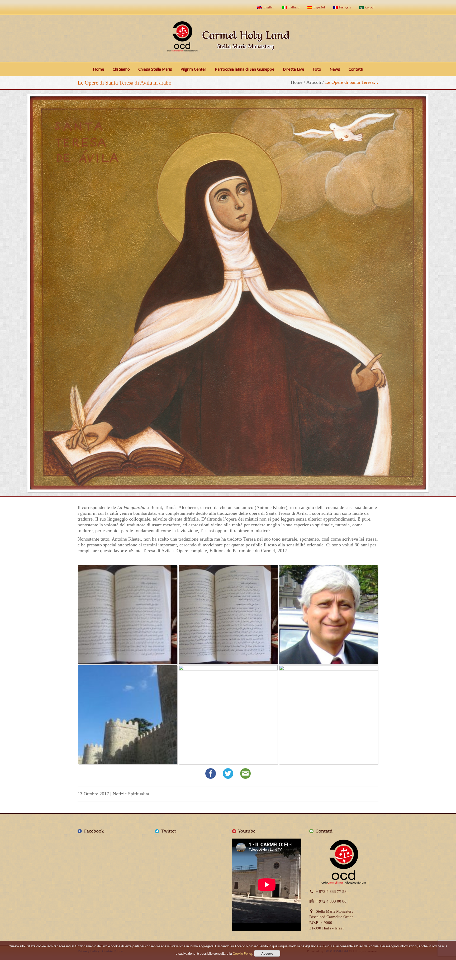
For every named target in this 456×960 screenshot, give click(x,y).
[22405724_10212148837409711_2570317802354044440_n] (228, 714)
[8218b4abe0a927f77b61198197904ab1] (328, 714)
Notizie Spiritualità (131, 793)
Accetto (267, 953)
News (335, 69)
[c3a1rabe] (127, 614)
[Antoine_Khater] (328, 614)
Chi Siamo (121, 69)
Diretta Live (293, 69)
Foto (317, 69)
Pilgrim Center (193, 69)
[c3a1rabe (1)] (228, 614)
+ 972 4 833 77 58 (331, 891)
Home (98, 69)
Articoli (313, 82)
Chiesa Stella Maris (155, 69)
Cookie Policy (242, 953)
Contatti (356, 69)
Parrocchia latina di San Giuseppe (244, 69)
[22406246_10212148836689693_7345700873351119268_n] (127, 714)
